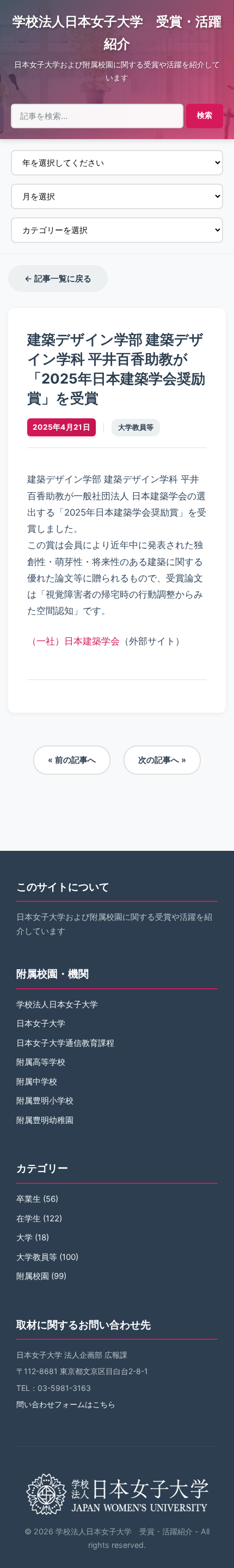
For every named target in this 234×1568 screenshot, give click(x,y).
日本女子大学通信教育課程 (65, 1043)
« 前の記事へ (72, 760)
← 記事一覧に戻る (57, 278)
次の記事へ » (162, 760)
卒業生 (28, 1199)
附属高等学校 (40, 1062)
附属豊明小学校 (44, 1100)
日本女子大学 (40, 1023)
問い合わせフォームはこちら (65, 1404)
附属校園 (32, 1276)
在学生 (28, 1218)
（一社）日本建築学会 (73, 641)
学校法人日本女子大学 (57, 1004)
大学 (24, 1237)
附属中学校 (36, 1081)
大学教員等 (135, 427)
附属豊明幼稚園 (44, 1120)
